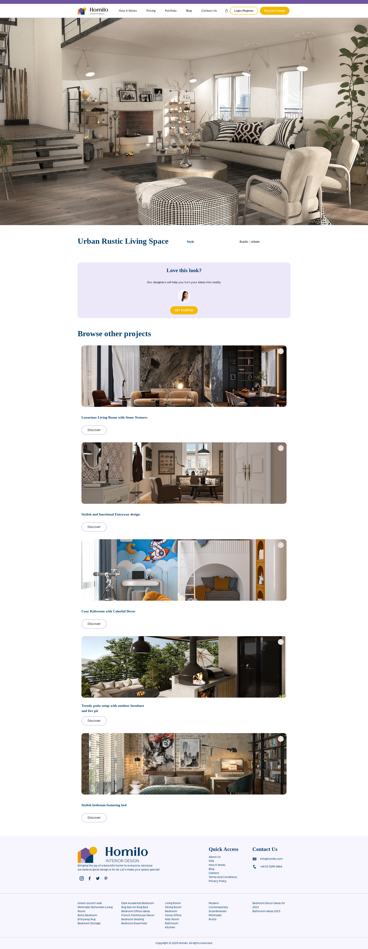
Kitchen (170, 927)
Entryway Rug (86, 919)
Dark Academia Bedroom (137, 903)
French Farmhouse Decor (137, 915)
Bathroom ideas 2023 (266, 911)
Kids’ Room (172, 919)
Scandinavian (218, 911)
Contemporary (218, 907)
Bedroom (171, 911)
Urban (255, 242)
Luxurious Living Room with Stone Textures (114, 417)
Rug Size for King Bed (134, 907)
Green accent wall (90, 903)
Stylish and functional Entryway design (110, 514)
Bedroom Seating (132, 919)
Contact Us (209, 11)
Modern (214, 903)
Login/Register (244, 11)
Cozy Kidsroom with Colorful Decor (108, 611)
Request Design (274, 11)
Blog (189, 11)
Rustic (244, 242)
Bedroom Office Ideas (135, 911)
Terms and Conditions (223, 877)
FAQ (211, 861)
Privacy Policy (218, 881)
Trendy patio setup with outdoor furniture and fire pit (112, 708)
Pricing (150, 11)
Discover (94, 430)
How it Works (128, 11)
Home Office (173, 915)
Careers (214, 873)
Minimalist (215, 915)
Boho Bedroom (87, 915)
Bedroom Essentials (134, 923)
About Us (215, 857)
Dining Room (173, 907)
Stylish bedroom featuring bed (104, 805)
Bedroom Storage (89, 923)
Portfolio (171, 11)
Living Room (173, 903)
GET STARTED (184, 310)
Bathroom (171, 923)
